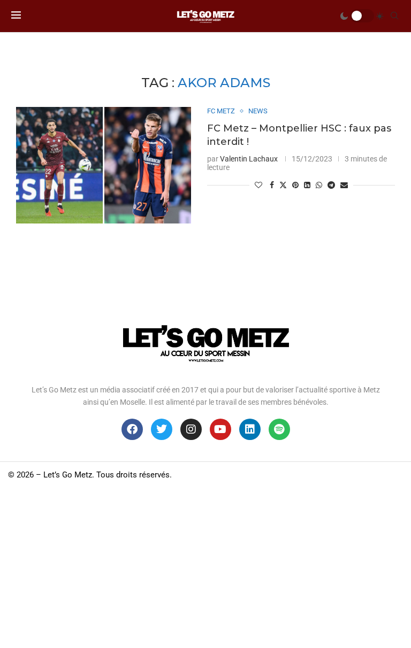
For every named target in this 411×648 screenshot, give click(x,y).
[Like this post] (258, 185)
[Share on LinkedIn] (307, 185)
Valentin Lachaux (249, 159)
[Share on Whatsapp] (319, 185)
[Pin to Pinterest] (295, 185)
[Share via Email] (344, 185)
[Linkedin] (250, 429)
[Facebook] (132, 429)
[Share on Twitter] (283, 184)
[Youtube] (220, 429)
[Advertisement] (205, 568)
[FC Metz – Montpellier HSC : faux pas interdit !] (103, 165)
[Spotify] (279, 429)
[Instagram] (191, 429)
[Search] (394, 16)
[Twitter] (161, 429)
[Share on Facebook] (272, 185)
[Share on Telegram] (331, 185)
